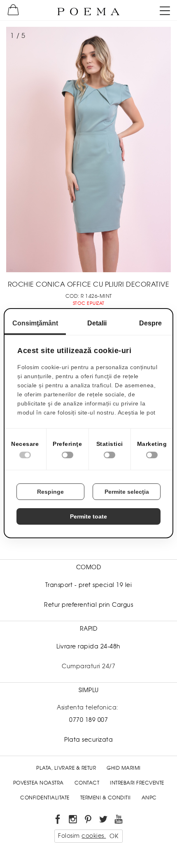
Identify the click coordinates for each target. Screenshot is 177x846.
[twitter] (104, 820)
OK (113, 836)
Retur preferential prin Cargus (88, 604)
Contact (87, 783)
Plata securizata (88, 739)
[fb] (58, 820)
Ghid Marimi (124, 768)
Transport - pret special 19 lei (88, 585)
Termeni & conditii (105, 798)
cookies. (94, 835)
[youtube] (119, 820)
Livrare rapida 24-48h (88, 646)
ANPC (149, 798)
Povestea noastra (38, 783)
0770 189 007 (88, 719)
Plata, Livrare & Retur (66, 768)
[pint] (88, 820)
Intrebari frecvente (137, 783)
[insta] (73, 820)
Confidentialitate (45, 798)
